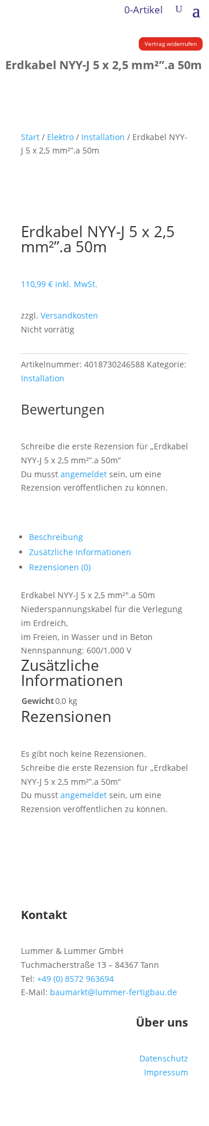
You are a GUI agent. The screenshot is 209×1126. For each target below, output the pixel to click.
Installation (103, 136)
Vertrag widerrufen (171, 44)
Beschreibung (56, 536)
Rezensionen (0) (60, 567)
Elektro (60, 136)
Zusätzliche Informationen (80, 551)
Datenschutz (163, 1058)
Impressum (166, 1072)
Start (30, 136)
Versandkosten (69, 315)
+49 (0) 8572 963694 (75, 978)
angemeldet (83, 474)
